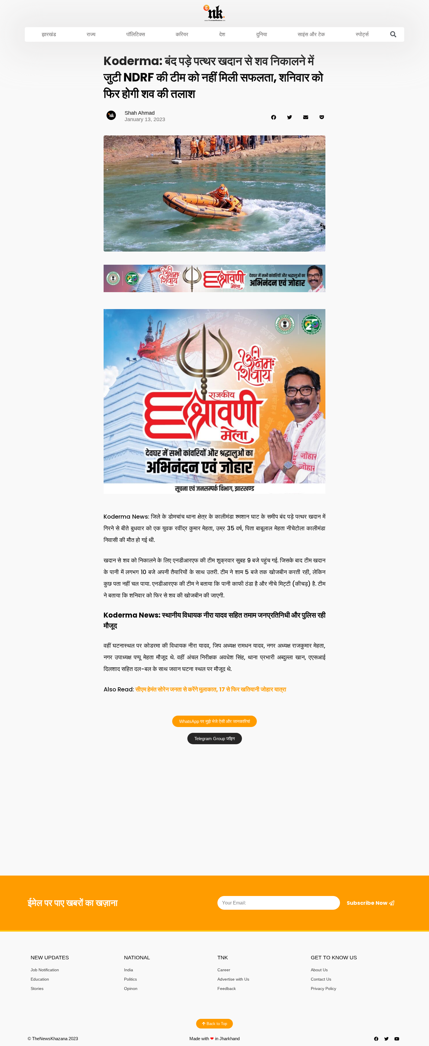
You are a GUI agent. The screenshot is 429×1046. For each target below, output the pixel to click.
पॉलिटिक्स (135, 34)
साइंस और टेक (311, 34)
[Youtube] (397, 1038)
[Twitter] (386, 1038)
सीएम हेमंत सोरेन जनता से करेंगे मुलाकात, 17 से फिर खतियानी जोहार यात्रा (210, 689)
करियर (182, 34)
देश (222, 34)
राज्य (91, 34)
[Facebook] (376, 1038)
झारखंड (49, 34)
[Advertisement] (214, 791)
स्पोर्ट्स (362, 34)
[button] (393, 34)
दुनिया (261, 34)
